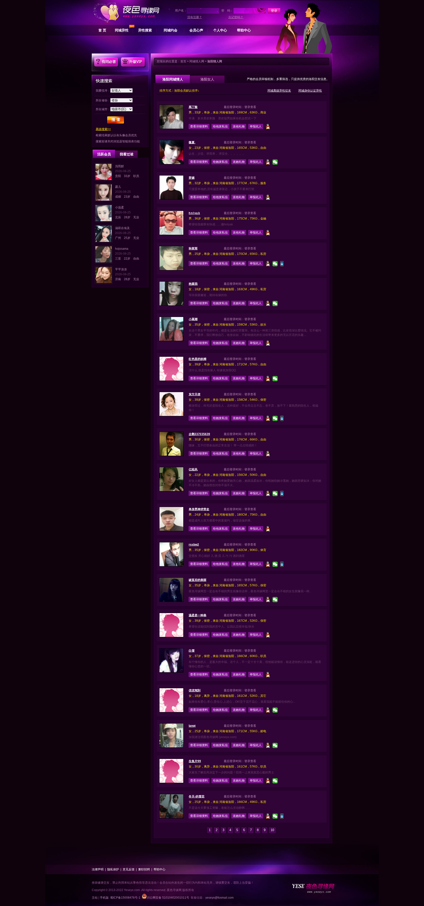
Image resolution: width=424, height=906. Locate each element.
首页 (183, 61)
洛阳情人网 (214, 61)
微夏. (192, 142)
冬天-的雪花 (196, 796)
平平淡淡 (121, 269)
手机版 (104, 897)
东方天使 (194, 394)
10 (272, 830)
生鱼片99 (195, 761)
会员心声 (196, 30)
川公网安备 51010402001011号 (168, 897)
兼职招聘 (144, 869)
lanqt (192, 726)
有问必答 (106, 62)
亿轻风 (193, 469)
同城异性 (122, 30)
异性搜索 (145, 30)
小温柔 (119, 207)
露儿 (118, 187)
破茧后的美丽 (197, 580)
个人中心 (220, 30)
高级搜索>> (103, 129)
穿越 (192, 177)
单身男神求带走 (199, 509)
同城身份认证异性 (310, 90)
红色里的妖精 (197, 359)
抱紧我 (193, 284)
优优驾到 (194, 690)
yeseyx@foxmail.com (219, 897)
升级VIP (133, 62)
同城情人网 (196, 61)
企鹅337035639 (199, 434)
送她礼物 (239, 162)
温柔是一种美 (197, 615)
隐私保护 (113, 869)
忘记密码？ (235, 17)
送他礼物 (239, 126)
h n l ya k (194, 213)
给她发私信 (220, 162)
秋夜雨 (193, 248)
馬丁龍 (193, 107)
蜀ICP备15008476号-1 (125, 897)
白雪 (192, 650)
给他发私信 (220, 126)
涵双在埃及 (122, 228)
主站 (95, 897)
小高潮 (193, 319)
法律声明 (98, 869)
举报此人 (256, 126)
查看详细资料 (199, 126)
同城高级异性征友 (279, 90)
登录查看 (250, 107)
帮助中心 (244, 30)
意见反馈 (128, 869)
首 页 (102, 30)
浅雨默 (119, 166)
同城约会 (170, 30)
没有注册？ (194, 17)
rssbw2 (194, 544)
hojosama (121, 248)
